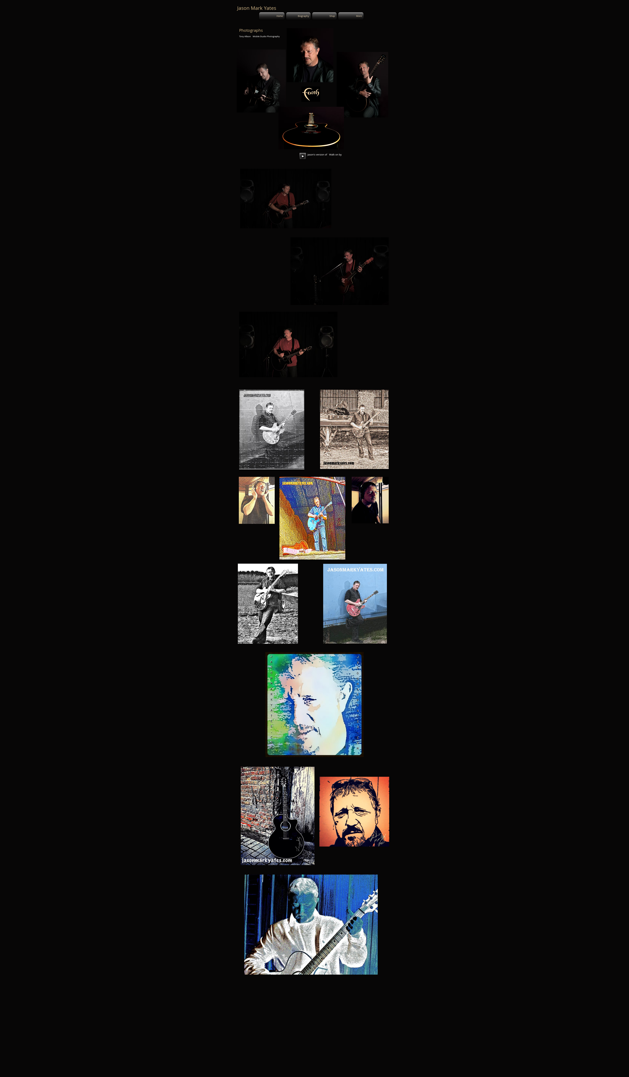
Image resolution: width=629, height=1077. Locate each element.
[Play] (302, 156)
